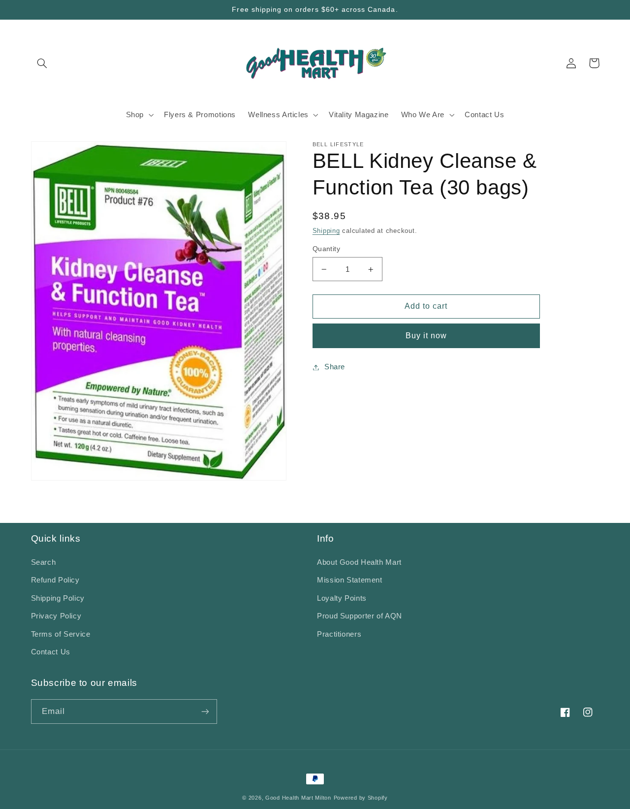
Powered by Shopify (361, 798)
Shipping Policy (58, 598)
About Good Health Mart (359, 562)
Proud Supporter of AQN (359, 616)
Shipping (326, 230)
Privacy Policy (56, 616)
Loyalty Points (342, 598)
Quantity (326, 249)
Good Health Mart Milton (298, 798)
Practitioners (339, 634)
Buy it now (426, 335)
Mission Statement (349, 580)
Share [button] (334, 367)
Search (43, 562)
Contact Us (50, 652)
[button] (42, 63)
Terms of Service (61, 634)
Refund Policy (55, 580)
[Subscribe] (204, 711)
